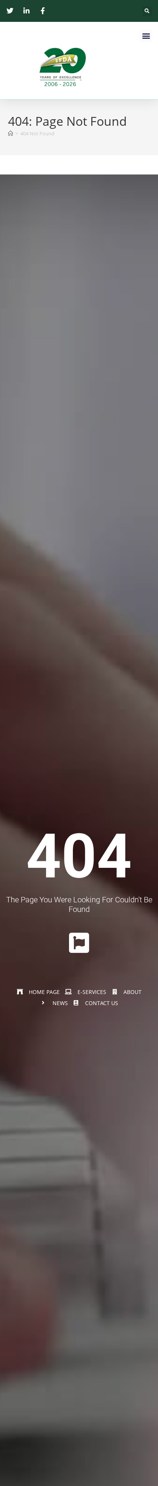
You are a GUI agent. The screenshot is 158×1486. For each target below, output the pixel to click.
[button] (147, 11)
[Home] (10, 133)
